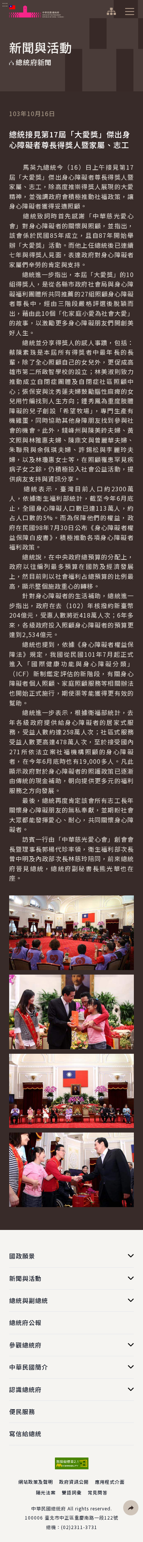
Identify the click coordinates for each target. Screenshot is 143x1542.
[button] (130, 1507)
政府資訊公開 (74, 1481)
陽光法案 (46, 1492)
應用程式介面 (110, 1481)
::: (5, 4)
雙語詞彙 (72, 1492)
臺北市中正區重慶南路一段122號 (81, 1517)
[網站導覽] (111, 11)
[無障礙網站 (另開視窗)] (71, 1463)
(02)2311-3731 (79, 1527)
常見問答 (98, 1492)
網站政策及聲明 (35, 1481)
